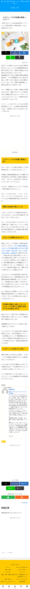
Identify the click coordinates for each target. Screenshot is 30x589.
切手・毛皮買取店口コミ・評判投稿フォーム (22, 575)
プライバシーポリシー (22, 579)
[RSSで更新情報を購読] (12, 436)
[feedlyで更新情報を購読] (10, 436)
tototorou (12, 389)
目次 (13, 152)
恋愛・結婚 (8, 569)
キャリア (22, 572)
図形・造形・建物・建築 (7, 574)
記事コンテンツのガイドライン (8, 582)
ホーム (8, 567)
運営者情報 (22, 581)
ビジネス (8, 572)
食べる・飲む (22, 569)
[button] (19, 57)
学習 (4, 441)
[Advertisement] (15, 132)
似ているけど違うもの (22, 567)
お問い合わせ (7, 579)
